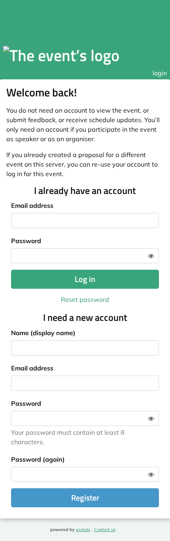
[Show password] (151, 255)
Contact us (104, 529)
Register (85, 497)
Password (26, 241)
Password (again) (38, 459)
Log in (85, 279)
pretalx (83, 529)
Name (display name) (43, 333)
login (160, 73)
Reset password (85, 299)
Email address (32, 205)
